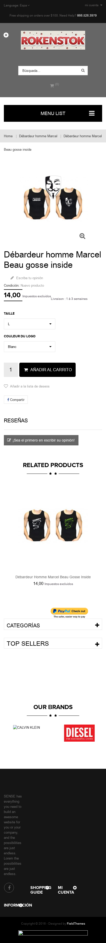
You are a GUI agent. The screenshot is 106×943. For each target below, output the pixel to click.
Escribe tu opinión (29, 278)
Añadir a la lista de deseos (30, 386)
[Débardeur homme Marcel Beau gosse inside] (53, 525)
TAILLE (10, 313)
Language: (11, 5)
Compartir (16, 399)
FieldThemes (76, 924)
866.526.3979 (87, 15)
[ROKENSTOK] (53, 40)
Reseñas (16, 421)
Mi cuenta (66, 890)
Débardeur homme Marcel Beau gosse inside (53, 577)
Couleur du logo (20, 336)
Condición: (12, 285)
